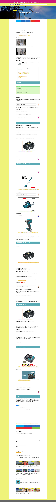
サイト (17, 446)
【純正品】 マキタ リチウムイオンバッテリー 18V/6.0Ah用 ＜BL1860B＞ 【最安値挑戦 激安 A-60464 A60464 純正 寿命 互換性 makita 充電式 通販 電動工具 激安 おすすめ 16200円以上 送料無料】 (28, 262)
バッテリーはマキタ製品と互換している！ (23, 72)
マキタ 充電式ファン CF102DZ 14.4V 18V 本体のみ (24, 35)
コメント (17, 434)
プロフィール (39, 2)
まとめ (19, 77)
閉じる (28, 68)
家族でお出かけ (21, 2)
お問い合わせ (35, 2)
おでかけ (14, 2)
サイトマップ (25, 2)
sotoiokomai (28, 1)
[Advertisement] (30, 27)
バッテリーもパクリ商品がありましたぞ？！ (24, 73)
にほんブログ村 (37, 407)
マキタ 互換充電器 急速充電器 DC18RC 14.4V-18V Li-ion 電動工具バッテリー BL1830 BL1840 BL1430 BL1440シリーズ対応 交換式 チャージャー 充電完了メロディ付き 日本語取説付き (28, 380)
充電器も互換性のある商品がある (22, 76)
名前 (16, 441)
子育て (17, 2)
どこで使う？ (20, 69)
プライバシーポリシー (30, 2)
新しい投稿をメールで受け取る (20, 451)
